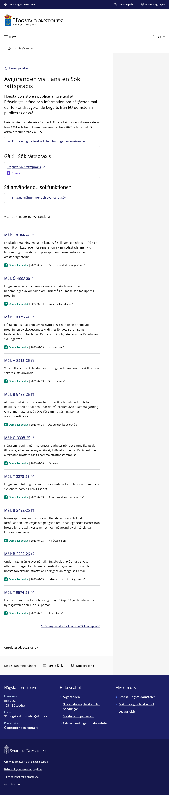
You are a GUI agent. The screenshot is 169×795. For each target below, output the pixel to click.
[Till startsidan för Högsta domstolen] (33, 19)
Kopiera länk (85, 666)
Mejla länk (55, 665)
